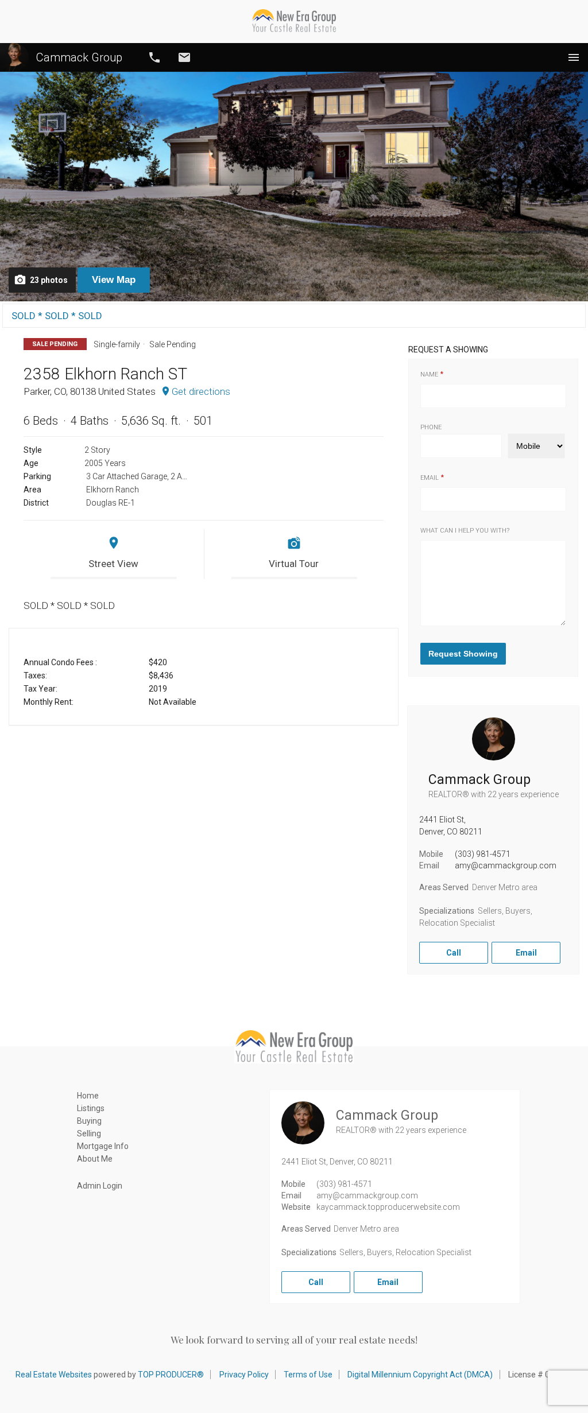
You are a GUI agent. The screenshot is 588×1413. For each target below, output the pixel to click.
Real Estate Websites (54, 1374)
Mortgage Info (103, 1146)
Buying (89, 1120)
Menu (573, 57)
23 (49, 280)
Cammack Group (79, 57)
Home (88, 1095)
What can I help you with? (464, 530)
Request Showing (463, 653)
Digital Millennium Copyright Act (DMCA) (420, 1374)
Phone (431, 427)
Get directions (201, 391)
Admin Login (99, 1185)
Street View (113, 563)
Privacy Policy (244, 1374)
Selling (89, 1133)
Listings (91, 1108)
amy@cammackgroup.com (505, 865)
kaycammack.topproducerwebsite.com (388, 1207)
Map (114, 279)
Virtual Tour (294, 563)
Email (184, 57)
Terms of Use (308, 1374)
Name (429, 374)
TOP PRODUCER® (171, 1374)
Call (154, 57)
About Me (95, 1158)
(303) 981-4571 (482, 854)
